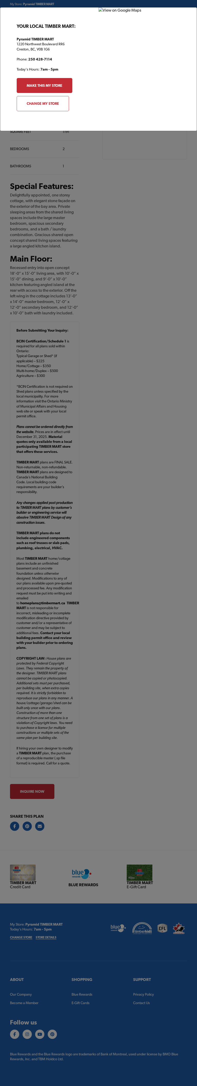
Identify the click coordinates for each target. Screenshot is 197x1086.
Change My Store (43, 103)
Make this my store (44, 85)
